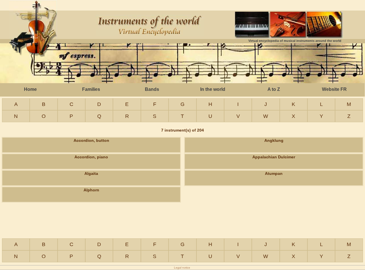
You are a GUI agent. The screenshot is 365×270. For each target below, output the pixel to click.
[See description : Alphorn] (91, 197)
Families (91, 89)
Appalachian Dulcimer (273, 157)
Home (30, 89)
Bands (152, 89)
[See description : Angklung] (274, 147)
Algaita (91, 173)
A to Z (273, 89)
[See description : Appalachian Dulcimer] (274, 164)
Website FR (334, 89)
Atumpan (274, 173)
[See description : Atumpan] (274, 180)
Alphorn (91, 190)
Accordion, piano (91, 157)
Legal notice (182, 267)
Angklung (273, 140)
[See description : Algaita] (91, 180)
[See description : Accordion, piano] (91, 164)
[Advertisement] (182, 64)
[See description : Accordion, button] (91, 147)
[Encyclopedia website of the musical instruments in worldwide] (33, 50)
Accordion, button (91, 140)
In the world (212, 89)
